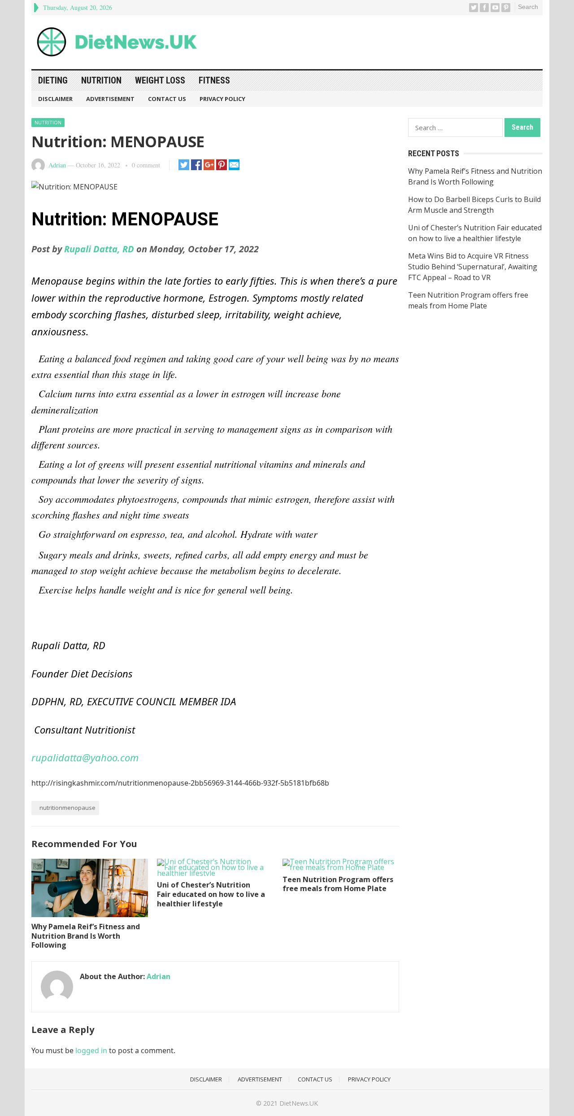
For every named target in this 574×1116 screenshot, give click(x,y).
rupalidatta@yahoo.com (85, 757)
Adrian (57, 165)
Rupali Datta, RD (98, 249)
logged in (91, 1050)
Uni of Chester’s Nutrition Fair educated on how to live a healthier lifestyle (211, 894)
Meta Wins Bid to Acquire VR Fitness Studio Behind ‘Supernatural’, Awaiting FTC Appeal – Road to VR (472, 266)
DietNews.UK (298, 1103)
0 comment (146, 165)
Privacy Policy (222, 99)
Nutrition (101, 80)
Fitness (214, 80)
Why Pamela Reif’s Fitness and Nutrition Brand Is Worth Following (85, 936)
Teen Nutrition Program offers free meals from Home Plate (338, 884)
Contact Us (167, 99)
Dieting (53, 80)
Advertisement (110, 99)
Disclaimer (55, 99)
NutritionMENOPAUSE (67, 808)
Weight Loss (160, 80)
